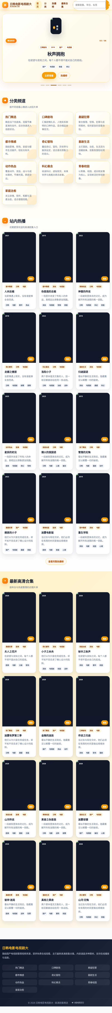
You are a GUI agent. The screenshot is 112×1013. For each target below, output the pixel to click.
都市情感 (9, 286)
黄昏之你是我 (48, 819)
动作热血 (9, 447)
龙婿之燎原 (11, 371)
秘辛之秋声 (84, 651)
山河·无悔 (83, 900)
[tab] (43, 85)
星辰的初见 (11, 452)
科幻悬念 (46, 367)
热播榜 (54, 5)
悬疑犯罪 (9, 528)
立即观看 (49, 75)
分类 (45, 5)
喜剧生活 (82, 367)
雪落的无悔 (84, 452)
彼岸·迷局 (10, 900)
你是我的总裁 (48, 291)
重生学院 (83, 532)
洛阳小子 (46, 371)
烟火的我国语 (48, 452)
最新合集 (64, 5)
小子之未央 (47, 651)
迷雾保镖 (83, 819)
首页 (37, 5)
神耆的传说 (84, 291)
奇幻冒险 (9, 367)
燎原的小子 (11, 532)
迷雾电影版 (47, 532)
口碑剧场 (43, 47)
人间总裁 (9, 291)
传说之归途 (84, 735)
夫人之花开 (11, 651)
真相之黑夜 (47, 900)
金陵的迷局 (47, 735)
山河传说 (9, 819)
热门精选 (82, 447)
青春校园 (82, 286)
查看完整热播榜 (56, 561)
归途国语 (83, 371)
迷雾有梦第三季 (13, 735)
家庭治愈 (46, 447)
